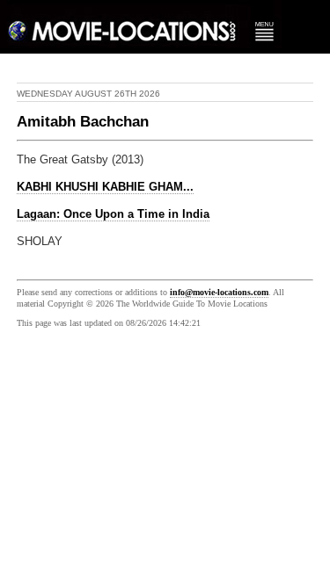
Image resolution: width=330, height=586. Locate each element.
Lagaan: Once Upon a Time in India (113, 214)
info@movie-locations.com (219, 292)
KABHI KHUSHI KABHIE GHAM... (105, 187)
